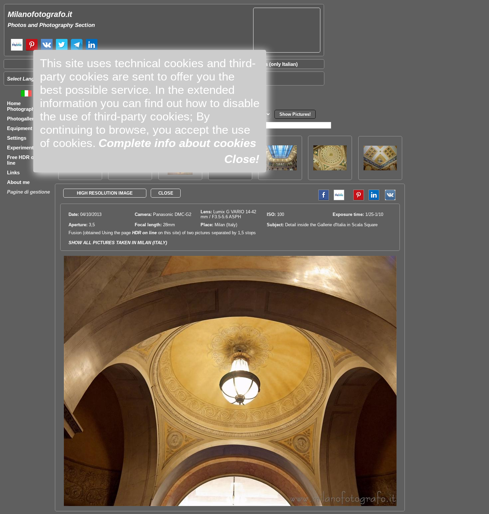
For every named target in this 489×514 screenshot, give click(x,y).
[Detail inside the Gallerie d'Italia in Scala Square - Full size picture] (230, 504)
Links (13, 172)
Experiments (21, 147)
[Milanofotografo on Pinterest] (32, 50)
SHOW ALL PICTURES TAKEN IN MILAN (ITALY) (118, 242)
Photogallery (22, 118)
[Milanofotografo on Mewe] (17, 50)
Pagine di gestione (28, 192)
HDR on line (144, 232)
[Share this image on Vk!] (392, 198)
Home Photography (22, 106)
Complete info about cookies (177, 142)
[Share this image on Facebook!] (322, 198)
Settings (16, 138)
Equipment (19, 128)
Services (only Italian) (273, 64)
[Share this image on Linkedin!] (374, 198)
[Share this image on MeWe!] (339, 198)
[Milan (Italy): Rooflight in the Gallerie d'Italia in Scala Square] (280, 168)
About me (18, 182)
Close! (241, 158)
